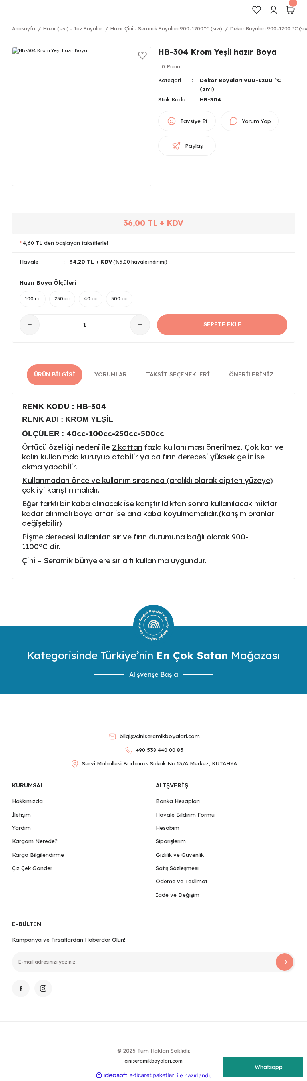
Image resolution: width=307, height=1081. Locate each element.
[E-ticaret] (152, 1075)
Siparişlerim (171, 841)
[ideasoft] (112, 1075)
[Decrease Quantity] (30, 324)
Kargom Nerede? (35, 841)
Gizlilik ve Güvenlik (180, 855)
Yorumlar (110, 374)
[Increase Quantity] (140, 324)
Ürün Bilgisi (54, 374)
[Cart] (290, 10)
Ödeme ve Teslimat (181, 881)
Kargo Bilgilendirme (38, 855)
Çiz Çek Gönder (32, 868)
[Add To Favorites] (142, 55)
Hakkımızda (27, 801)
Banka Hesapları (178, 801)
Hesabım (167, 828)
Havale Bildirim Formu (185, 814)
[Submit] (284, 962)
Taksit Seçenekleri (178, 374)
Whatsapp (269, 1067)
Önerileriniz (251, 374)
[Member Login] (273, 10)
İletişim (21, 814)
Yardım (21, 828)
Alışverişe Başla (153, 674)
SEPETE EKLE (222, 324)
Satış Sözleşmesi (177, 868)
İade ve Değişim (177, 895)
